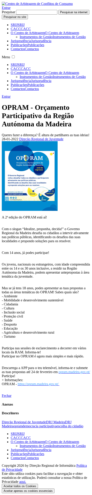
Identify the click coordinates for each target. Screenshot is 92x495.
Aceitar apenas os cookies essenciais (28, 491)
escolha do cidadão (69, 426)
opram (17, 426)
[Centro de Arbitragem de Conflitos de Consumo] (37, 4)
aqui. (22, 482)
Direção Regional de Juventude (41, 139)
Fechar (6, 396)
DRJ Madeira (55, 422)
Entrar (6, 8)
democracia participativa (39, 426)
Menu (6, 57)
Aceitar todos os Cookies (20, 486)
